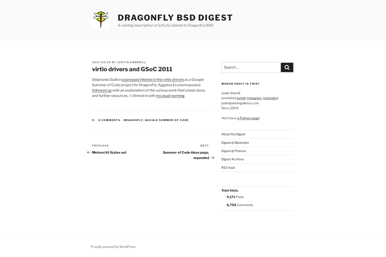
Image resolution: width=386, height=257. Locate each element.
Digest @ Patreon (233, 151)
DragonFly (133, 120)
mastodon (270, 98)
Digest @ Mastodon (235, 142)
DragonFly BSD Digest (175, 18)
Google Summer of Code (167, 120)
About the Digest (233, 134)
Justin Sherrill (131, 62)
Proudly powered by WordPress (113, 247)
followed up (102, 90)
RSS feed (228, 167)
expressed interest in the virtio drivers (153, 79)
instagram (254, 98)
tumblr (241, 98)
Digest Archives (232, 159)
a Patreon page (248, 118)
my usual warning (170, 96)
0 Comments (109, 120)
